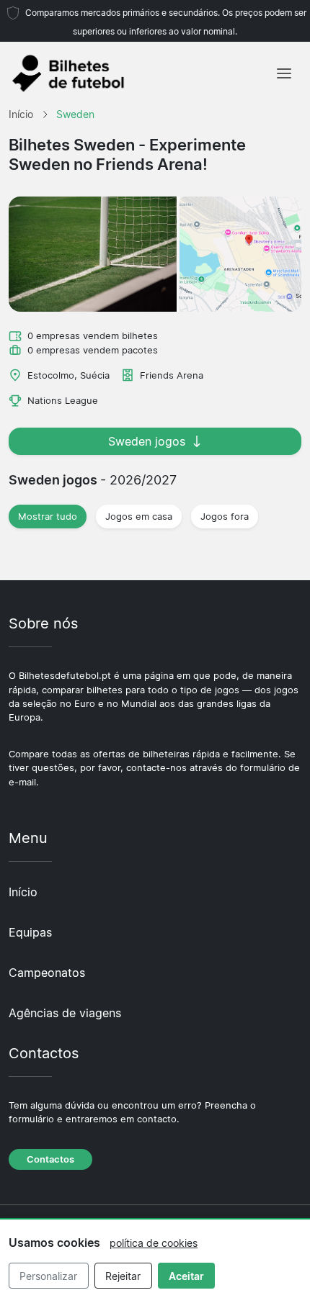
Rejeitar (123, 1276)
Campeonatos (47, 972)
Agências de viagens (65, 1013)
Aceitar (186, 1276)
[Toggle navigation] (284, 73)
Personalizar (48, 1276)
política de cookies (154, 1243)
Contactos (50, 1159)
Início (23, 892)
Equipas (30, 932)
